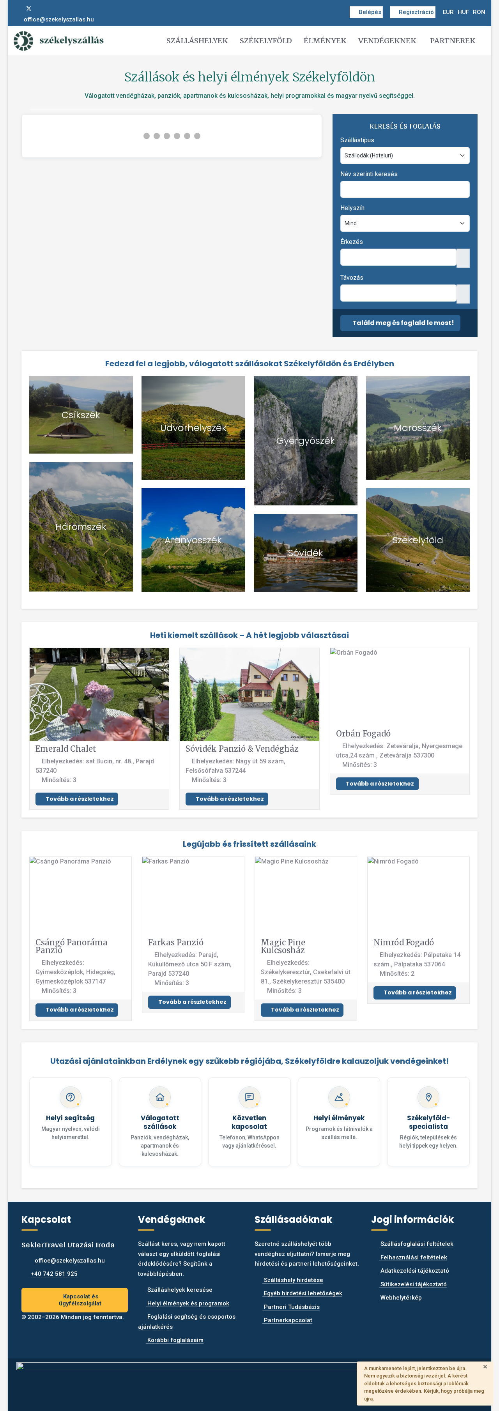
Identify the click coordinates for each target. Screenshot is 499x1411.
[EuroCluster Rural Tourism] (249, 1381)
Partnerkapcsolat (287, 1320)
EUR (448, 12)
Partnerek (453, 40)
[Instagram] (41, 8)
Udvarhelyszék (193, 427)
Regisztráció (416, 12)
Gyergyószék (305, 440)
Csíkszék (81, 414)
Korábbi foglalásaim (174, 1340)
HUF (463, 12)
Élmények (325, 40)
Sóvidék (305, 552)
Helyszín (352, 208)
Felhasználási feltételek (413, 1257)
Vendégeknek (387, 40)
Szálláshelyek (197, 40)
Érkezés (351, 241)
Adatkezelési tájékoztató (414, 1270)
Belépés (370, 12)
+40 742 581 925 (54, 1273)
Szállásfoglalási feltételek (416, 1243)
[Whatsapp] (54, 8)
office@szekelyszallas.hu (59, 19)
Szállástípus (357, 140)
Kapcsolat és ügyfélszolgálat (80, 1300)
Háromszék (80, 526)
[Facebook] (16, 8)
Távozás (351, 277)
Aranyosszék (193, 539)
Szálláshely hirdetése (292, 1280)
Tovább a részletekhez (79, 799)
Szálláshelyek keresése (179, 1289)
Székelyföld (266, 40)
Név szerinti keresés (369, 174)
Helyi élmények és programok (187, 1303)
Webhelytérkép (400, 1297)
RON (479, 12)
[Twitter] (29, 8)
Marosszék (418, 427)
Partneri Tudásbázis (291, 1306)
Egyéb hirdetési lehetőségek (302, 1293)
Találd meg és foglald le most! (402, 322)
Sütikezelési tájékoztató (413, 1284)
